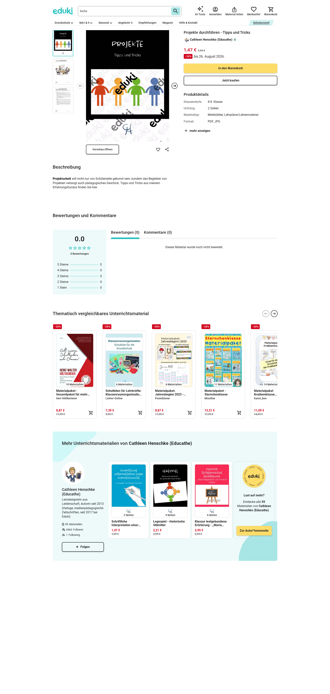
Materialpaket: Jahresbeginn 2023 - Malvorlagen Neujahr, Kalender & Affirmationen (172, 392)
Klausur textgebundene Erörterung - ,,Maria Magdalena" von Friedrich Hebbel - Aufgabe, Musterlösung (211, 523)
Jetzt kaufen (230, 80)
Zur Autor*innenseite (254, 530)
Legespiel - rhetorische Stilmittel (169, 523)
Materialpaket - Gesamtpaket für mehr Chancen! (71, 392)
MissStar (210, 398)
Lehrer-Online (114, 398)
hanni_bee (260, 398)
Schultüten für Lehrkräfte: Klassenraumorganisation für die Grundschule (124, 392)
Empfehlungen (147, 22)
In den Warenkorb (230, 68)
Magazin (168, 22)
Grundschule (62, 22)
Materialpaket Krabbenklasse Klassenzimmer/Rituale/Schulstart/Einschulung (272, 392)
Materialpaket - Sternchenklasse (216, 392)
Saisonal (104, 22)
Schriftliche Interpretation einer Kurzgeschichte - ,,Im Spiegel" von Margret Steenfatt (126, 523)
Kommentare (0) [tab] (158, 232)
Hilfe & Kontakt (188, 22)
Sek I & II (84, 22)
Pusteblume (162, 398)
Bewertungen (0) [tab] (125, 232)
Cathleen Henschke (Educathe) (211, 39)
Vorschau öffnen (102, 149)
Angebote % (125, 22)
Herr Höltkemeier (66, 398)
